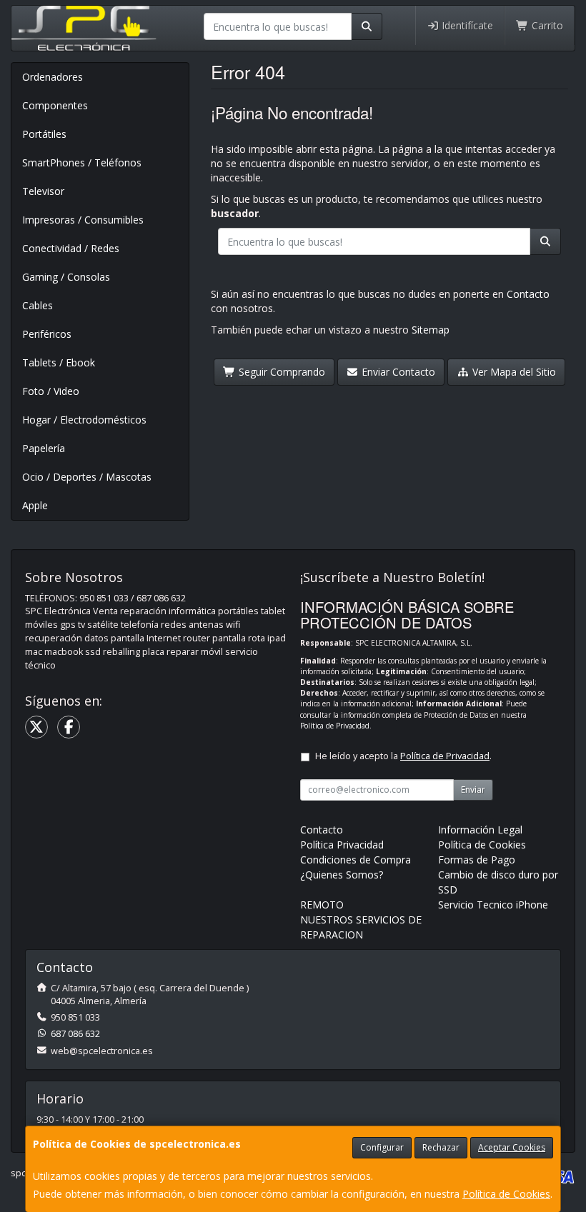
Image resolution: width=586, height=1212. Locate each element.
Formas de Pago (476, 859)
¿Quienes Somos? (341, 874)
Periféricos (46, 334)
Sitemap (431, 329)
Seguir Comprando (280, 372)
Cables (37, 305)
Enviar (473, 789)
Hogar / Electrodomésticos (84, 419)
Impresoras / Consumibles (83, 219)
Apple (35, 505)
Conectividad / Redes (70, 248)
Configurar (382, 1147)
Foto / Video (50, 391)
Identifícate (466, 25)
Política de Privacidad (334, 726)
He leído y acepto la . (403, 756)
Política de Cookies (506, 1194)
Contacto (528, 294)
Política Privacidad (342, 844)
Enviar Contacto (397, 372)
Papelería (43, 448)
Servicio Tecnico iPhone (493, 904)
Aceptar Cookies (511, 1147)
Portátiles (44, 134)
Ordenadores (52, 77)
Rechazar (441, 1147)
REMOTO (322, 904)
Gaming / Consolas (66, 277)
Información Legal (480, 829)
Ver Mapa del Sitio (513, 372)
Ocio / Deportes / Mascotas (87, 477)
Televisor (43, 191)
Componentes (55, 105)
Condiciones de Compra (355, 859)
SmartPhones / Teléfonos (81, 162)
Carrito (546, 25)
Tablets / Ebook (58, 362)
